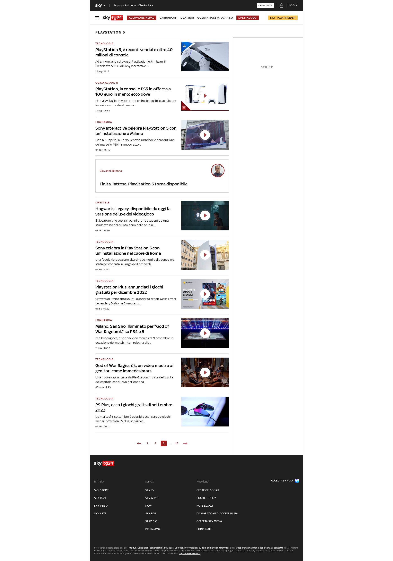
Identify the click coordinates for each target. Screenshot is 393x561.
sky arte (100, 513)
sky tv (149, 490)
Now (148, 505)
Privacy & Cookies (173, 547)
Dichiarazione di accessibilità (217, 513)
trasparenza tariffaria (247, 547)
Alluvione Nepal (141, 17)
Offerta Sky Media (209, 521)
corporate (204, 529)
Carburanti (168, 17)
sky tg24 (100, 497)
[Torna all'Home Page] (113, 17)
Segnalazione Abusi (190, 553)
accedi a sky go (282, 480)
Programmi (153, 529)
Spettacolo (247, 17)
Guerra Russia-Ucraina (215, 17)
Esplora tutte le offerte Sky (133, 5)
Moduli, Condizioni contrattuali (146, 547)
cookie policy (206, 497)
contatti (278, 547)
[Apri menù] (97, 17)
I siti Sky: (99, 481)
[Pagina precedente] (139, 443)
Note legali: (203, 481)
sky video (101, 505)
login (293, 5)
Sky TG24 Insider (283, 17)
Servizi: (149, 481)
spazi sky (151, 521)
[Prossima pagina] (185, 443)
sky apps (151, 497)
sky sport (101, 490)
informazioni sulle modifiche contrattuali (206, 547)
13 (177, 443)
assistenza (266, 547)
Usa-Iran (187, 17)
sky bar (150, 513)
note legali (204, 505)
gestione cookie (207, 490)
